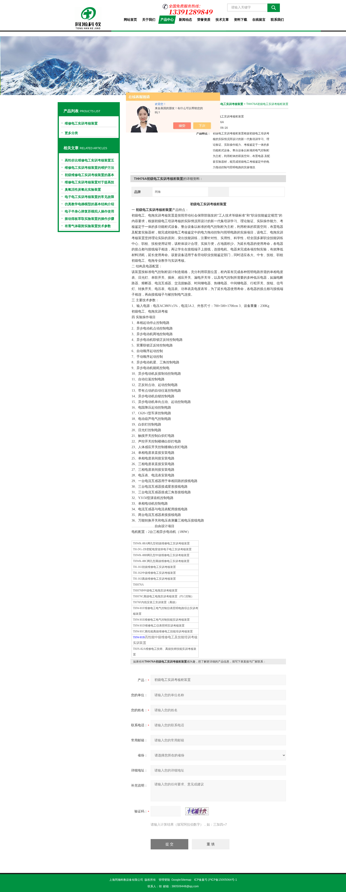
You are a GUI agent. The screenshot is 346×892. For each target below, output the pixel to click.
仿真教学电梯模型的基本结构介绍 (89, 204)
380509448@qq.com (185, 886)
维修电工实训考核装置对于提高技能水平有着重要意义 (89, 183)
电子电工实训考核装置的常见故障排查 (89, 198)
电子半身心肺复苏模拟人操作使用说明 (89, 212)
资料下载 (240, 19)
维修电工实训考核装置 (81, 123)
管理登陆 (164, 879)
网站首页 (130, 19)
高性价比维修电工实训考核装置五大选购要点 (89, 161)
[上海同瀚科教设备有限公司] (89, 14)
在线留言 (259, 19)
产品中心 (167, 19)
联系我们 (277, 19)
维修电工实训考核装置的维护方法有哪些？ (89, 168)
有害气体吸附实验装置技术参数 (88, 226)
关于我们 (148, 19)
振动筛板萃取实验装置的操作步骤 (89, 219)
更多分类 (71, 133)
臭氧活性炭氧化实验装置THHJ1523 (83, 190)
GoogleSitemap (181, 879)
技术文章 (222, 19)
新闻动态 (185, 19)
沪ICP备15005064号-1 (222, 879)
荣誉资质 (203, 19)
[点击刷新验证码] (197, 811)
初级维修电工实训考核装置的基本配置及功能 (89, 176)
